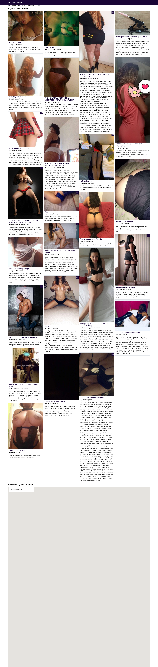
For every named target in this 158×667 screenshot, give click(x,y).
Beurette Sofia (15, 42)
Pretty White (50, 47)
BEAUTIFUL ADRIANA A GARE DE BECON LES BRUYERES (58, 164)
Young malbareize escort (55, 401)
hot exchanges (86, 181)
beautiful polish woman (125, 287)
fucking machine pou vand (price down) (132, 37)
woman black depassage (19, 269)
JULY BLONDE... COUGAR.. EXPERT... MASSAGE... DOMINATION (24, 221)
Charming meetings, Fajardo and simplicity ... (129, 145)
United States (21, 5)
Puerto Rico (30, 5)
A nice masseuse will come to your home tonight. (61, 251)
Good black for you (17, 450)
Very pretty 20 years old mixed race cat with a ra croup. (96, 325)
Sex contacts (12, 5)
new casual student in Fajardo (92, 397)
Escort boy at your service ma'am (23, 337)
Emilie (47, 326)
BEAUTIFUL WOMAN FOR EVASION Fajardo (23, 385)
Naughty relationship (17, 97)
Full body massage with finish (128, 332)
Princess (48, 212)
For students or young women (21, 148)
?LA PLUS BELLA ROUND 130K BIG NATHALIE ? (94, 75)
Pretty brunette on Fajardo (91, 239)
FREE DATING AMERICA (15, 2)
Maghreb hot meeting (124, 221)
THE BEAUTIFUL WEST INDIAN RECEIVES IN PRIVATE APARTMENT (59, 99)
